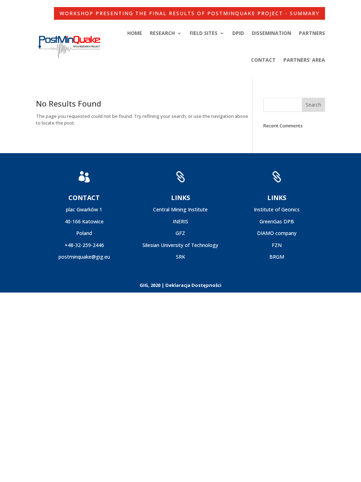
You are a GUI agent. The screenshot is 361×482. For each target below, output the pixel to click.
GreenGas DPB (276, 221)
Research (162, 33)
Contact (263, 59)
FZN (277, 245)
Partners (312, 33)
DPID (238, 33)
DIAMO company (276, 233)
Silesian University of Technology (180, 245)
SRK (180, 256)
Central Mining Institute (180, 209)
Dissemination (271, 33)
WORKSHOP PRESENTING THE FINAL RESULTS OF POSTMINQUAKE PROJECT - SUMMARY (189, 13)
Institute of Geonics (277, 209)
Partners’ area (304, 59)
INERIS (180, 221)
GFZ (180, 233)
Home (134, 33)
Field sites (204, 33)
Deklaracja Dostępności (193, 285)
